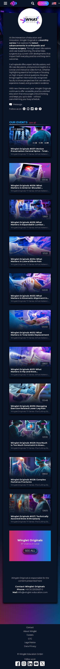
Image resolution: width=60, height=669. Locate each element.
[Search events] (32, 3)
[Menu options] (5, 3)
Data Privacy (30, 646)
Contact (30, 627)
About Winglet (30, 631)
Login (43, 3)
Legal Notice (30, 642)
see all (32, 122)
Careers (30, 635)
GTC (30, 639)
